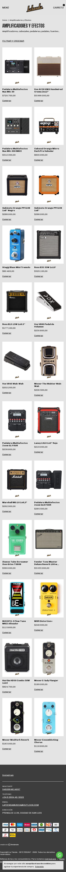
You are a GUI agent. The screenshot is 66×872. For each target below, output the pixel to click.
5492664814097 (11, 789)
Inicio (4, 20)
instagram (8, 775)
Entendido (39, 867)
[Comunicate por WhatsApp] (59, 855)
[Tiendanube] (9, 845)
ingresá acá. (50, 859)
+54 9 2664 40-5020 (13, 797)
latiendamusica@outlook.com (20, 805)
